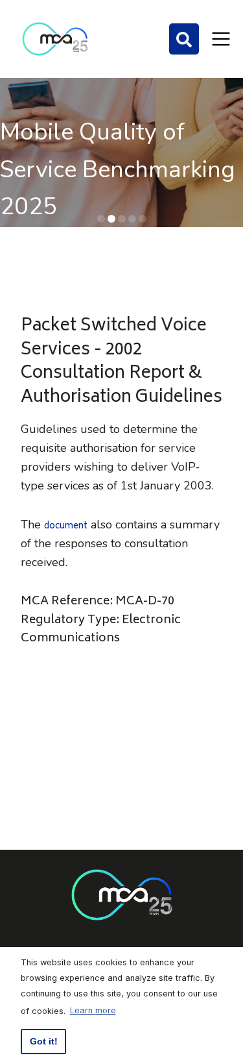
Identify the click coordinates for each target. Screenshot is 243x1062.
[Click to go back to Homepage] (55, 39)
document (65, 526)
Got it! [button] (44, 1041)
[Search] (184, 39)
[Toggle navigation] (221, 39)
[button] (101, 219)
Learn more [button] (93, 1010)
